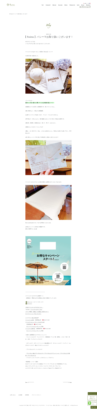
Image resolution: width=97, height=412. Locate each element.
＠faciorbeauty (29, 303)
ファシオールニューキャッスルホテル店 (34, 322)
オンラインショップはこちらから (33, 313)
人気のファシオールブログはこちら (34, 307)
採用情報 (27, 394)
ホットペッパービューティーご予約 (34, 326)
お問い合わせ (13, 394)
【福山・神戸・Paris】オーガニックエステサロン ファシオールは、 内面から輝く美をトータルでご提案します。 (48, 405)
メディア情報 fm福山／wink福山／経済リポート (37, 311)
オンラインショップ (85, 7)
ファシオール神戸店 (30, 328)
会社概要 (20, 394)
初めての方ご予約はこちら (92, 397)
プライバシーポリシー (36, 394)
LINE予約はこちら (93, 403)
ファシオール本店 (29, 320)
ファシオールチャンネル (36, 309)
